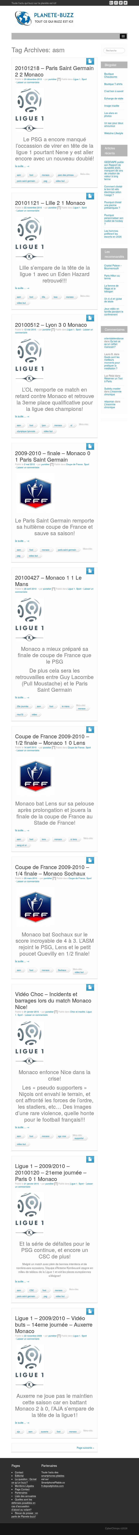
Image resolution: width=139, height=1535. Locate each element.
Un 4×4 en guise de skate (113, 300)
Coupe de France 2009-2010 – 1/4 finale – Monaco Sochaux (52, 870)
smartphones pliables (52, 1475)
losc (55, 296)
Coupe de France (74, 464)
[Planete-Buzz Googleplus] (111, 3)
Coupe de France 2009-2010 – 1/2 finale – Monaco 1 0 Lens (52, 739)
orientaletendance (114, 338)
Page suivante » (85, 1447)
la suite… (22, 166)
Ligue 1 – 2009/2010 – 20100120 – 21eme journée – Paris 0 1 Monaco (50, 1172)
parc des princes (66, 175)
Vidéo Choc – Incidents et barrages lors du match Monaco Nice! (53, 1000)
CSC (31, 1290)
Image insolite (111, 105)
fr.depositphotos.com (52, 1486)
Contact (19, 1472)
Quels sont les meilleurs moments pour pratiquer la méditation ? (112, 362)
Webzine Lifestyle (113, 133)
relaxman (109, 401)
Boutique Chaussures (110, 75)
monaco (45, 175)
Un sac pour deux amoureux (113, 124)
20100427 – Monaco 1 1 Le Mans (48, 581)
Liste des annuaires (25, 1496)
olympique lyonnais (26, 431)
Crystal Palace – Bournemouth (113, 267)
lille (43, 296)
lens (44, 839)
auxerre (44, 1431)
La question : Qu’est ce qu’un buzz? (24, 1480)
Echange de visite (113, 98)
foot (31, 175)
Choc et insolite (77, 1011)
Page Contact (22, 1489)
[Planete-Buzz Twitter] (125, 3)
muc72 (20, 714)
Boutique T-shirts (113, 84)
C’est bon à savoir (114, 91)
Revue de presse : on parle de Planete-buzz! (25, 1514)
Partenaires (21, 1492)
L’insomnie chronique (112, 393)
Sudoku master (112, 388)
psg (45, 180)
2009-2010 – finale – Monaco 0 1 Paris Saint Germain (52, 456)
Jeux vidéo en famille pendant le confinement (113, 311)
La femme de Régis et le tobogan (111, 288)
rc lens (74, 839)
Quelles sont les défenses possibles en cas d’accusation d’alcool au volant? (23, 1504)
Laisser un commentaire (28, 82)
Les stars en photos (110, 114)
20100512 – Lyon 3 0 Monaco (51, 324)
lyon (44, 425)
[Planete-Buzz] (45, 18)
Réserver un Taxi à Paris (113, 380)
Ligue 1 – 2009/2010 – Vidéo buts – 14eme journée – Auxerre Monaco (54, 1324)
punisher (52, 79)
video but (60, 180)
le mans (65, 706)
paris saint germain (26, 180)
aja (18, 1431)
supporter (79, 1138)
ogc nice (62, 1136)
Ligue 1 (76, 79)
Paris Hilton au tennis (112, 277)
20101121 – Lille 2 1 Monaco (50, 202)
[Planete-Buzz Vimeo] (121, 3)
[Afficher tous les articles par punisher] (59, 79)
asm (19, 175)
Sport (84, 79)
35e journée (22, 706)
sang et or (22, 845)
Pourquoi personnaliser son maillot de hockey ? (113, 219)
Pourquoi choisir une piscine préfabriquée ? (113, 205)
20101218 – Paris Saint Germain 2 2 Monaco (54, 71)
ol (71, 425)
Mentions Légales (24, 1486)
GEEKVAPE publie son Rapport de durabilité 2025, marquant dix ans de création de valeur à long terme (114, 170)
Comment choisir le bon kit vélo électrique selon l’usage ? (113, 191)
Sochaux (62, 970)
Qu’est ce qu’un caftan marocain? (112, 344)
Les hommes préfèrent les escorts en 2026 (113, 233)
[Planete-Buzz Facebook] (116, 3)
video (34, 714)
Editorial (19, 1475)
